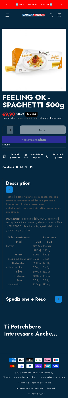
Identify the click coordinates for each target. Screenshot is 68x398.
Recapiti (51, 388)
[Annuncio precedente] (7, 5)
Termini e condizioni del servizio (35, 382)
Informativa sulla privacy (53, 377)
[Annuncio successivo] (61, 5)
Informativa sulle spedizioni (30, 388)
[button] (7, 15)
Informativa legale (36, 393)
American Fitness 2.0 (32, 372)
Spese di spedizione (27, 118)
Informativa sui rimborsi (25, 377)
